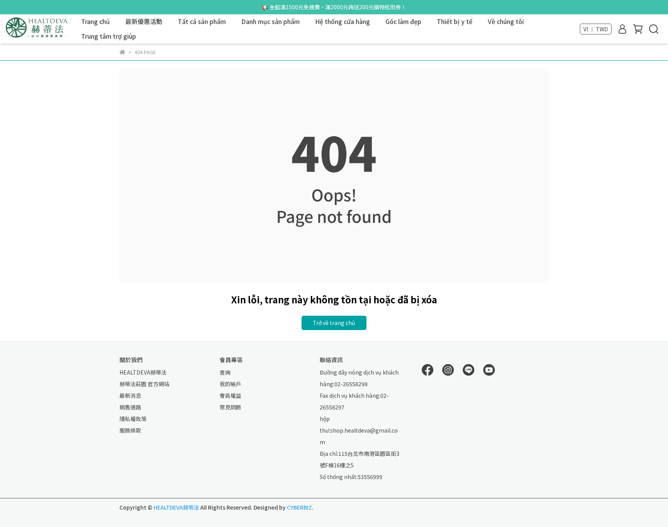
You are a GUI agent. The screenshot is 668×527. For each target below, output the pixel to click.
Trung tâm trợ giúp (108, 36)
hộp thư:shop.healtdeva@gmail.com (359, 430)
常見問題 (230, 407)
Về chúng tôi (506, 21)
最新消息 (130, 395)
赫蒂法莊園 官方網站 (144, 384)
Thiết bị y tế (454, 21)
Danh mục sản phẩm (270, 21)
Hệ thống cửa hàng (342, 21)
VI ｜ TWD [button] (595, 29)
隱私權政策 (133, 419)
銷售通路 (130, 407)
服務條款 (130, 430)
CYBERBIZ (299, 507)
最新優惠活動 (143, 21)
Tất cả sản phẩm (202, 21)
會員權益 (230, 395)
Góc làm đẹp (403, 21)
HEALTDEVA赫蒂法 (143, 372)
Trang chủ (95, 21)
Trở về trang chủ (334, 323)
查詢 (225, 372)
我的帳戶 (230, 384)
